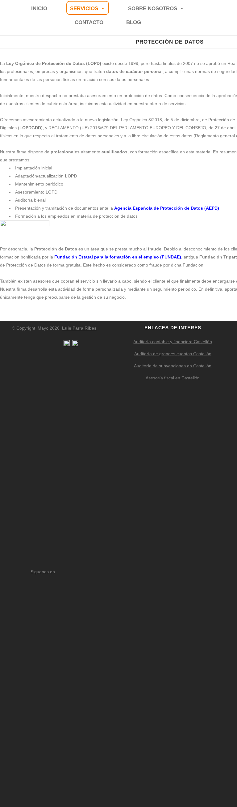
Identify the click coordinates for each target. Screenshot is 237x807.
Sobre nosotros (152, 8)
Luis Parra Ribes (79, 328)
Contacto (89, 22)
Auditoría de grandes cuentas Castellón (172, 353)
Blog (133, 22)
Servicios (84, 8)
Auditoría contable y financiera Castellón (172, 341)
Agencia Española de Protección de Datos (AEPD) (166, 208)
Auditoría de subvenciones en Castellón (172, 365)
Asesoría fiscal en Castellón (173, 377)
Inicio (39, 8)
